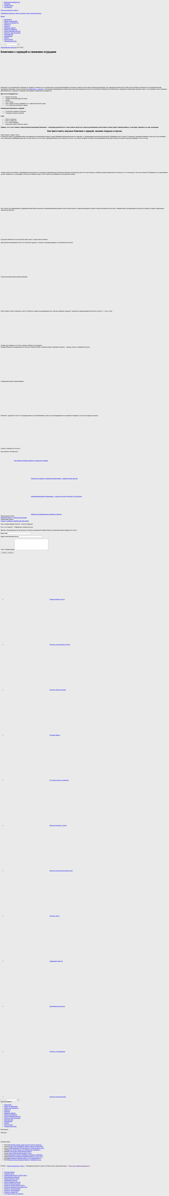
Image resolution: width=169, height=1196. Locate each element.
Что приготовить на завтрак (13, 1194)
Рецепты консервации (12, 1190)
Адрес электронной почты (9, 536)
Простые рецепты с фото (15, 1166)
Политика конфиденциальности (79, 1166)
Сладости (7, 24)
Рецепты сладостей (11, 1192)
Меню (3, 16)
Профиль (7, 4)
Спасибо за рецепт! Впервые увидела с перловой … (26, 1155)
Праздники (8, 19)
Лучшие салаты (9, 1172)
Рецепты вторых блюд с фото (14, 1185)
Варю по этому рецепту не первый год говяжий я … (24, 1150)
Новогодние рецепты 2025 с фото (15, 1175)
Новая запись (8, 5)
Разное (6, 38)
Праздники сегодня (10, 1180)
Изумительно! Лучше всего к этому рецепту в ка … (28, 1148)
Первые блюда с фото (11, 1179)
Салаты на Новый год (11, 23)
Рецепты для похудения (12, 33)
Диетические (8, 34)
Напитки (7, 26)
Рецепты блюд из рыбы (12, 1184)
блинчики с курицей (36, 89)
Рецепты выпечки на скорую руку (15, 1187)
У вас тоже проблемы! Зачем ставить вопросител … (26, 1146)
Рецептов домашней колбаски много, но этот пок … (26, 1156)
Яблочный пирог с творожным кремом (14, 517)
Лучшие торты (9, 1174)
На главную (8, 7)
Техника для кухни (10, 41)
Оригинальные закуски (8, 47)
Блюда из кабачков (10, 29)
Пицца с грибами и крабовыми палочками (15, 521)
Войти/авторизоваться (12, 2)
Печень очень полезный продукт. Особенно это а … (25, 1160)
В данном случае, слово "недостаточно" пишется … (26, 1145)
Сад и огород (8, 39)
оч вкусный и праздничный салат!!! (20, 1151)
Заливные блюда (9, 28)
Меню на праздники (11, 21)
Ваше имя (4, 533)
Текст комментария (7, 549)
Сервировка (8, 36)
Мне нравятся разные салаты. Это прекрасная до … (25, 1158)
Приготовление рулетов (12, 31)
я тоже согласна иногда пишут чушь (19, 1153)
